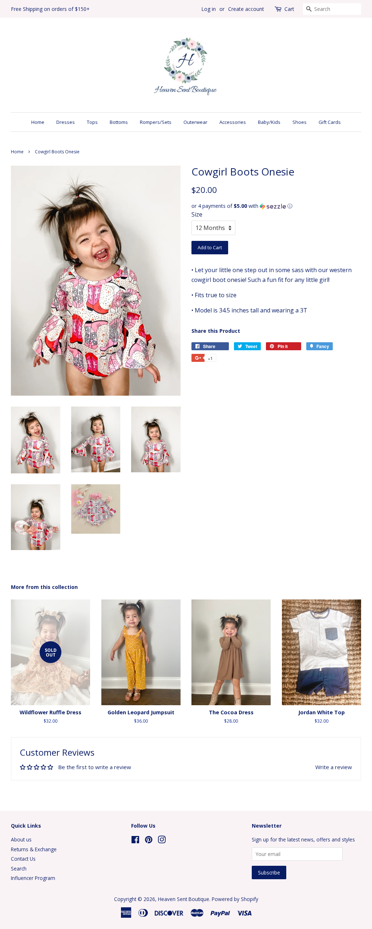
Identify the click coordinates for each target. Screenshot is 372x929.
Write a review (333, 767)
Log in (208, 8)
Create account (246, 8)
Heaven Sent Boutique (183, 899)
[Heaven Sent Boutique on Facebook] (135, 840)
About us (21, 839)
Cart (289, 8)
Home (37, 122)
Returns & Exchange (34, 849)
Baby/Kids (269, 122)
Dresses (65, 122)
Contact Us (23, 858)
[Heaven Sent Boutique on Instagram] (162, 840)
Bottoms (119, 122)
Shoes (299, 122)
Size (196, 214)
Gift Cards (330, 122)
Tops (92, 122)
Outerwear (195, 122)
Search (19, 868)
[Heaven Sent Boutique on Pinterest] (149, 840)
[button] (276, 206)
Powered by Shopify (235, 899)
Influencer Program (33, 878)
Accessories (232, 122)
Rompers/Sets (155, 122)
